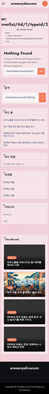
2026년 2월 (8, 195)
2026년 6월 (8, 182)
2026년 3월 (8, 189)
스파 (5, 221)
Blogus (38, 386)
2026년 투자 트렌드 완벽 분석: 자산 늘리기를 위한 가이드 (24, 318)
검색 (7, 88)
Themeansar (24, 390)
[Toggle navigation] (3, 3)
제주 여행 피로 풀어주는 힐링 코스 (18, 126)
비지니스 (7, 214)
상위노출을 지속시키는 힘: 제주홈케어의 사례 (23, 120)
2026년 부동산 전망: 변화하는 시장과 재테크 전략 (24, 346)
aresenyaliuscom (24, 3)
